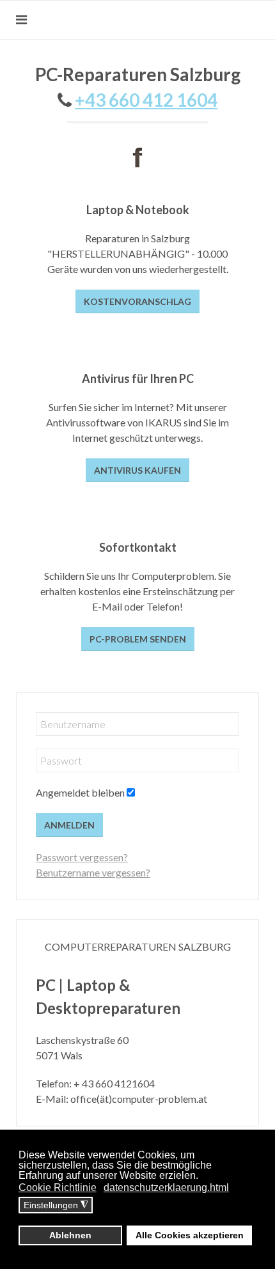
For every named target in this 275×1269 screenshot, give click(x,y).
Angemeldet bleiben (80, 792)
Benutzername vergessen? (93, 872)
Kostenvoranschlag (137, 301)
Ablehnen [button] (70, 1235)
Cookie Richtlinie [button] (58, 1187)
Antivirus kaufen (137, 470)
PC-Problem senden (138, 639)
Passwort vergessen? (82, 857)
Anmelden (69, 825)
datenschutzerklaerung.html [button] (166, 1187)
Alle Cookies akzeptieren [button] (190, 1235)
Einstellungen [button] (56, 1205)
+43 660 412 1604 (146, 100)
